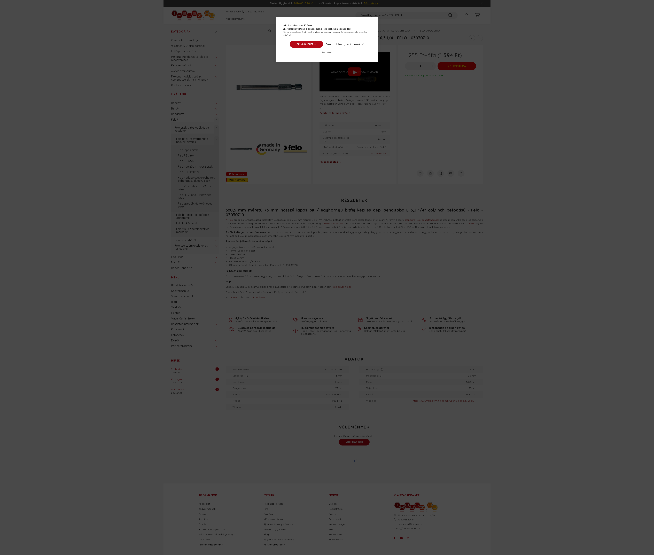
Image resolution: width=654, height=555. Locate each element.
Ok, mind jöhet (305, 44)
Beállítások (327, 52)
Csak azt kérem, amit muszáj (343, 44)
